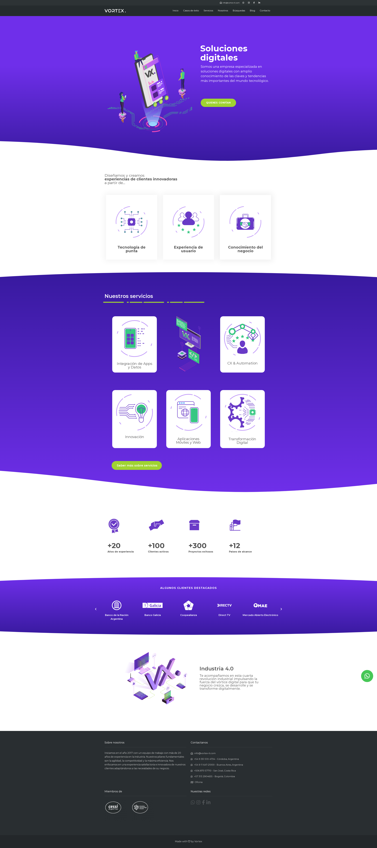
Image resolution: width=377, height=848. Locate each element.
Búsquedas (239, 10)
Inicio (175, 10)
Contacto (265, 10)
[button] (218, 103)
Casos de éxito (191, 10)
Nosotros (223, 10)
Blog (252, 10)
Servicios (208, 10)
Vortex (198, 841)
